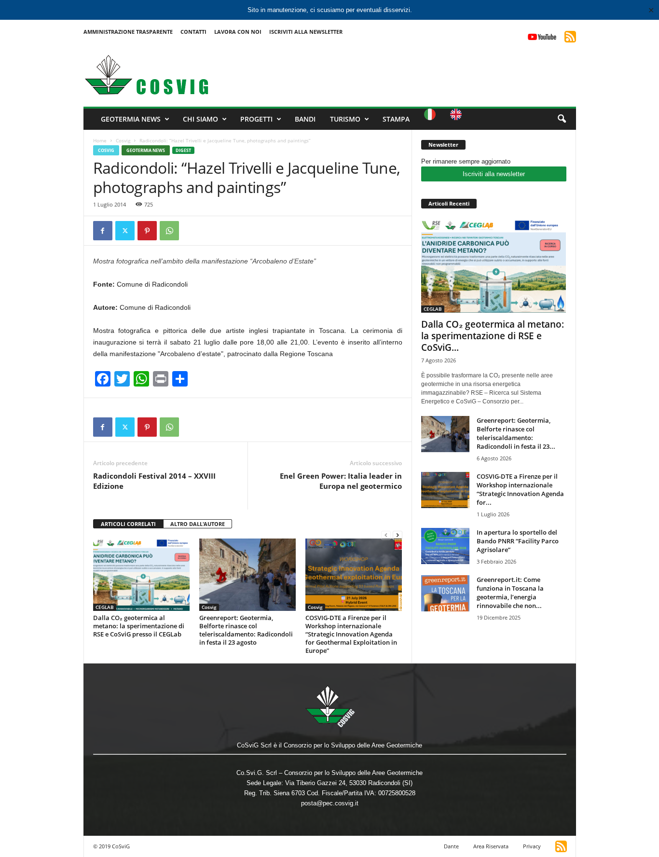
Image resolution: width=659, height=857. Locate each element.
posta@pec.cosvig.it (329, 803)
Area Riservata (490, 846)
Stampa (396, 119)
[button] (561, 119)
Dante (451, 846)
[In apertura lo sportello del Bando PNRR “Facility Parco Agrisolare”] (445, 546)
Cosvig (123, 140)
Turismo (345, 119)
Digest (183, 150)
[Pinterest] (147, 230)
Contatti (193, 31)
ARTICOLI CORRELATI (128, 523)
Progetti (256, 119)
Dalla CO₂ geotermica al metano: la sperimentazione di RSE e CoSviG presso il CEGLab (138, 625)
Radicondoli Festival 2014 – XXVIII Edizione (154, 481)
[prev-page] (386, 535)
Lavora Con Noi (237, 31)
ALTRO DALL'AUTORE (197, 523)
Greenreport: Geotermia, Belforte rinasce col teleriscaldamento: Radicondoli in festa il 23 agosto (246, 630)
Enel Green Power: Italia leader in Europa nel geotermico (341, 481)
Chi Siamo (200, 119)
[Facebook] (102, 230)
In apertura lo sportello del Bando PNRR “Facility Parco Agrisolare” (518, 541)
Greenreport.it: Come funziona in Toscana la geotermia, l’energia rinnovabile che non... (510, 592)
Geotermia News (131, 119)
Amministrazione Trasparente (128, 31)
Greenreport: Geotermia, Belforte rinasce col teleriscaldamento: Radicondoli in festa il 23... (516, 433)
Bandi (305, 119)
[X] (125, 230)
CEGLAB (105, 607)
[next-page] (397, 535)
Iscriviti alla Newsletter (306, 31)
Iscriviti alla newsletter (494, 174)
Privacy (532, 846)
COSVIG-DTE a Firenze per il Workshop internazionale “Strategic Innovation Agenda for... (520, 489)
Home (100, 140)
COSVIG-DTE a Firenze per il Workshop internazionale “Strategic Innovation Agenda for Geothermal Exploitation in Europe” (351, 634)
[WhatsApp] (169, 230)
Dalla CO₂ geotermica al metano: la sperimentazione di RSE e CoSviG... (492, 336)
